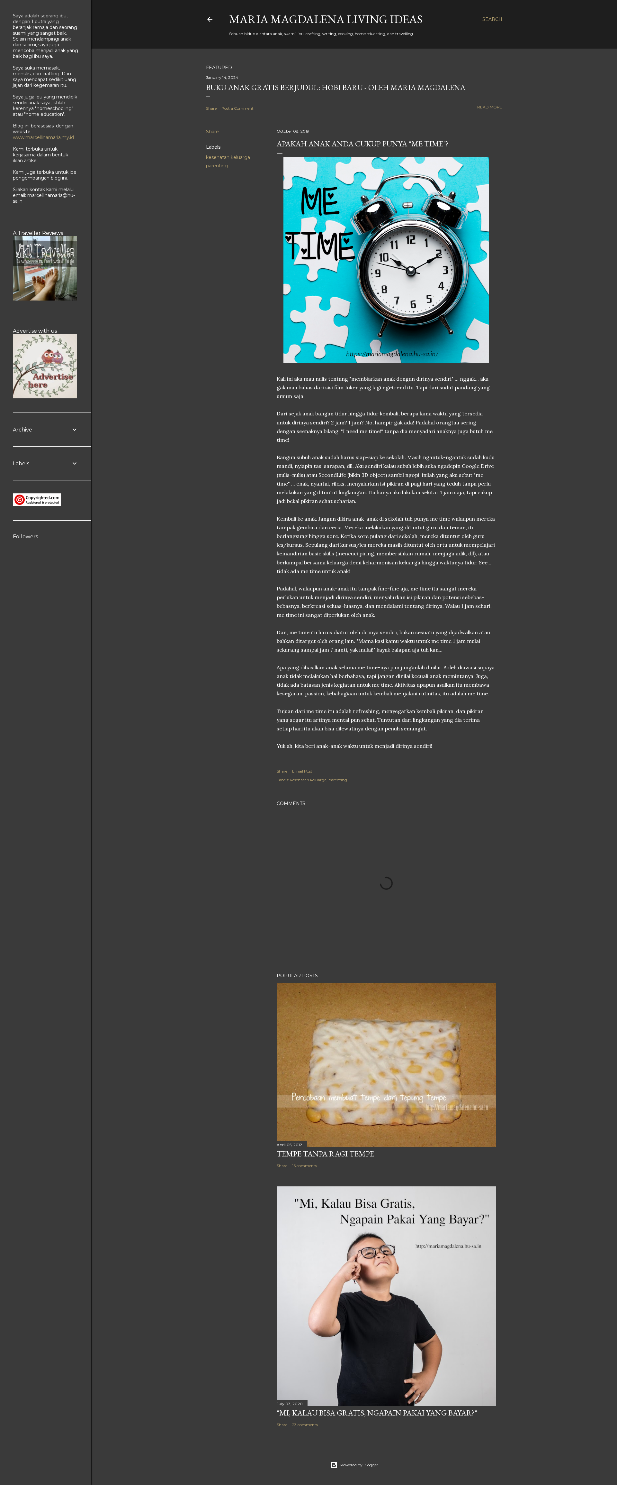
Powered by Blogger (359, 1464)
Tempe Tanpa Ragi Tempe (325, 1154)
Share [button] (211, 108)
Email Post (302, 771)
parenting (217, 166)
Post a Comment (237, 108)
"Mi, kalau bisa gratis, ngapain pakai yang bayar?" (377, 1413)
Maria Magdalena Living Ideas (326, 19)
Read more (489, 107)
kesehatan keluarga (228, 157)
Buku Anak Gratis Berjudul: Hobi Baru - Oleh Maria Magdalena (335, 87)
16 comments (304, 1165)
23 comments (305, 1424)
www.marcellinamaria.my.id (43, 137)
